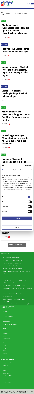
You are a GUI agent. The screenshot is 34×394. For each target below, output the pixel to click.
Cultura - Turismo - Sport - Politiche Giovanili (13, 260)
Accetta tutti (17, 218)
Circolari (4, 330)
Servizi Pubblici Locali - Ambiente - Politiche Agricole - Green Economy (16, 272)
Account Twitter (6, 379)
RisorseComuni (6, 365)
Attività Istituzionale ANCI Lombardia (11, 257)
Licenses (5, 353)
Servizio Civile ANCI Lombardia (10, 375)
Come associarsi (6, 319)
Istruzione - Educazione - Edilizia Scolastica (12, 268)
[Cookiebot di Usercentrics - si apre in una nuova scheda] (25, 165)
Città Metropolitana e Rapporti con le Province (13, 293)
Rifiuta (17, 227)
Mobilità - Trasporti (7, 296)
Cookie (4, 345)
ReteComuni (5, 368)
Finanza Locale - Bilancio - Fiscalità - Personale (13, 291)
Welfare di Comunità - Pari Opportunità (12, 263)
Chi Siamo (5, 311)
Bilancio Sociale (6, 338)
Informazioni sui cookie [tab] (25, 169)
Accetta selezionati (17, 223)
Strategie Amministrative (8, 362)
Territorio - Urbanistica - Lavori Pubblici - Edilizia (14, 285)
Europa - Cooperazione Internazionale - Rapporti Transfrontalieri (14, 300)
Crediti (4, 350)
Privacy (4, 347)
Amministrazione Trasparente (10, 324)
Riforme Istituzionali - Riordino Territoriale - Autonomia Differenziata (15, 277)
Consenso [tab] (5, 169)
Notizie (4, 328)
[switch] (30, 201)
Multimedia (5, 333)
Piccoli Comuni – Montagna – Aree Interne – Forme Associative (17, 288)
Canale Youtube (6, 385)
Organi (4, 313)
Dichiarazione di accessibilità (18, 392)
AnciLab (4, 370)
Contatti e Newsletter (8, 316)
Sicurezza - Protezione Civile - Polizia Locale (13, 266)
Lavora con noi (6, 321)
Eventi (4, 336)
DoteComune (6, 373)
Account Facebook (7, 382)
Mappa (4, 342)
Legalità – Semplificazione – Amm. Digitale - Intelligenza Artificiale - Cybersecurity (15, 281)
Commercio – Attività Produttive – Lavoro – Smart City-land (16, 304)
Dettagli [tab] (13, 169)
